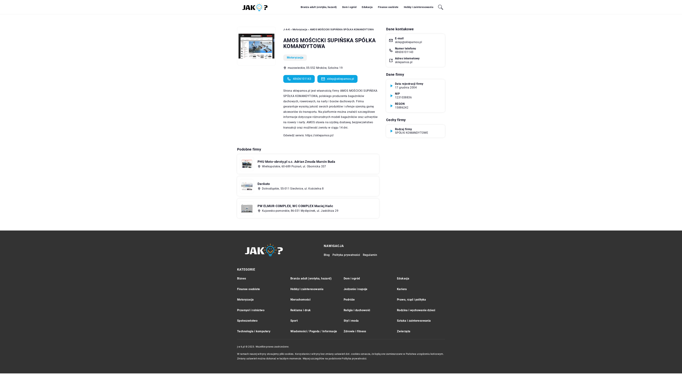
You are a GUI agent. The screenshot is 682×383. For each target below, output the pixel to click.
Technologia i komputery (253, 331)
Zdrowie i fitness (355, 331)
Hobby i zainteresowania (418, 7)
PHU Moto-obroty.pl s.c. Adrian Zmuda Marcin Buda (296, 161)
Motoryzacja (295, 57)
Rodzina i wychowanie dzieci (416, 310)
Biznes (241, 278)
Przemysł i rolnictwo (250, 310)
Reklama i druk (300, 310)
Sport (294, 320)
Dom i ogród (349, 7)
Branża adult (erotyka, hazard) (319, 7)
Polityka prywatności (346, 255)
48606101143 (302, 79)
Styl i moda (351, 320)
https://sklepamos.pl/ (319, 135)
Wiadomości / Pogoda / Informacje (313, 331)
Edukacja (367, 7)
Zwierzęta (403, 331)
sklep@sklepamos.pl (340, 79)
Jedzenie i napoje (355, 289)
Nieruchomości (300, 299)
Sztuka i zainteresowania (414, 320)
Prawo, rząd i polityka (411, 299)
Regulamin (370, 255)
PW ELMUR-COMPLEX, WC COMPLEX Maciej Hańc (295, 206)
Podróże (349, 299)
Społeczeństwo (247, 320)
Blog (327, 255)
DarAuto (264, 184)
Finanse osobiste (388, 7)
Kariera (402, 289)
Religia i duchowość (357, 310)
